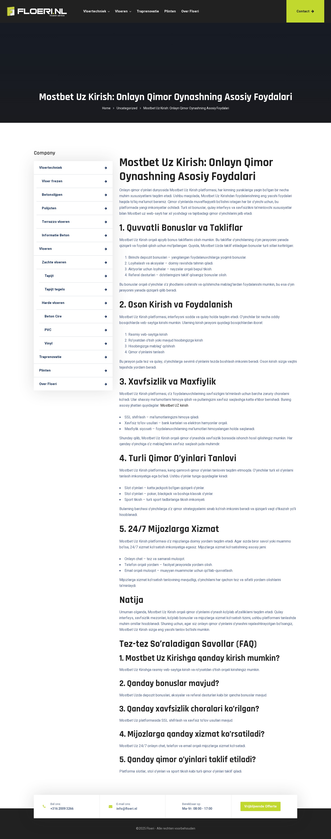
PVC (48, 330)
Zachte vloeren (54, 262)
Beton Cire (53, 316)
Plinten (170, 11)
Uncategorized (127, 108)
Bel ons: (55, 804)
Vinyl (48, 343)
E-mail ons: (123, 804)
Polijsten (49, 208)
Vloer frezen (52, 181)
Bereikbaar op (191, 804)
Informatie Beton (55, 235)
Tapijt (49, 276)
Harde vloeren (53, 303)
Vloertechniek (94, 11)
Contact (303, 11)
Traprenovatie (148, 11)
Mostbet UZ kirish (174, 405)
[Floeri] (30, 11)
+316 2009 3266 (61, 808)
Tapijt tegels (55, 289)
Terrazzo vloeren (56, 221)
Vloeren (121, 11)
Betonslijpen (52, 194)
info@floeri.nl (126, 808)
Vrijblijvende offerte (260, 806)
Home (106, 108)
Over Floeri (190, 11)
